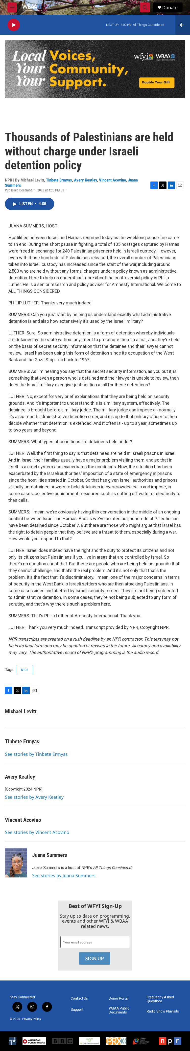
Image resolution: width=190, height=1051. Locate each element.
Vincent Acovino (112, 180)
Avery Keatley (85, 180)
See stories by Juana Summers (63, 875)
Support (77, 1010)
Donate (170, 7)
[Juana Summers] (16, 862)
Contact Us (79, 998)
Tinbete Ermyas (59, 180)
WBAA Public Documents (119, 1010)
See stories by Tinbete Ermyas (36, 754)
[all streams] (182, 25)
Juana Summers (49, 855)
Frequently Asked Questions (160, 999)
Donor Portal (118, 998)
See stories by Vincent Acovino (37, 832)
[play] (14, 25)
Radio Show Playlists (163, 1011)
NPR (24, 670)
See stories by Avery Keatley (34, 797)
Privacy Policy (31, 1019)
